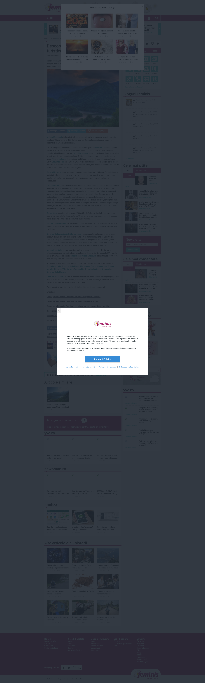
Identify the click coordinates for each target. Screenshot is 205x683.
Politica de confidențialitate (129, 367)
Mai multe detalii (72, 367)
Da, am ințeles (102, 359)
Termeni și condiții (88, 367)
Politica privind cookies (107, 367)
